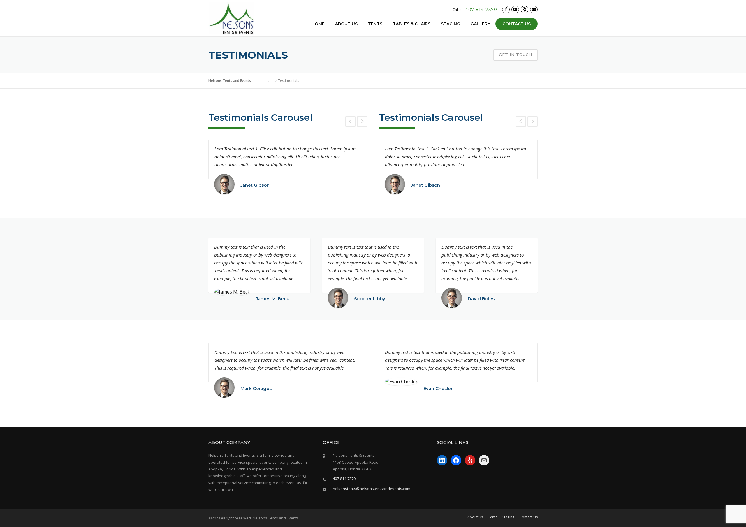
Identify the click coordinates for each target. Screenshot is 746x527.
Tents (375, 24)
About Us (346, 24)
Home (318, 24)
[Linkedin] (515, 9)
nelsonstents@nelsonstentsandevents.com (371, 488)
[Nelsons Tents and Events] (231, 18)
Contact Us (516, 24)
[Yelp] (524, 9)
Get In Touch (515, 54)
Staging (450, 24)
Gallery (480, 24)
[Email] (534, 9)
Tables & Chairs (411, 24)
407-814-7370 (481, 9)
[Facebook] (506, 9)
